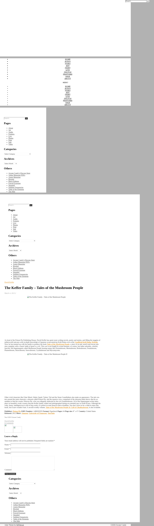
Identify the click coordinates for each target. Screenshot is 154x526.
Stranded (11, 185)
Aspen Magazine (14, 177)
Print (67, 68)
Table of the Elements (16, 189)
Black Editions (13, 181)
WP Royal (20, 525)
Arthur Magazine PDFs (16, 175)
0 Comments (9, 423)
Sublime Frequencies (15, 187)
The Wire (11, 191)
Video (68, 64)
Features (67, 74)
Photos (67, 72)
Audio (68, 62)
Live (68, 70)
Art (67, 66)
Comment (8, 470)
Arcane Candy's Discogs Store (19, 173)
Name (7, 445)
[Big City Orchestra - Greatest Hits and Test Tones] (9, 432)
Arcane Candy (5, 1)
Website (7, 453)
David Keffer (9, 282)
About (67, 79)
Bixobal (11, 179)
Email (7, 449)
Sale (68, 77)
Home (67, 59)
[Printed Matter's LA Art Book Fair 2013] (17, 432)
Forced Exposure (14, 183)
